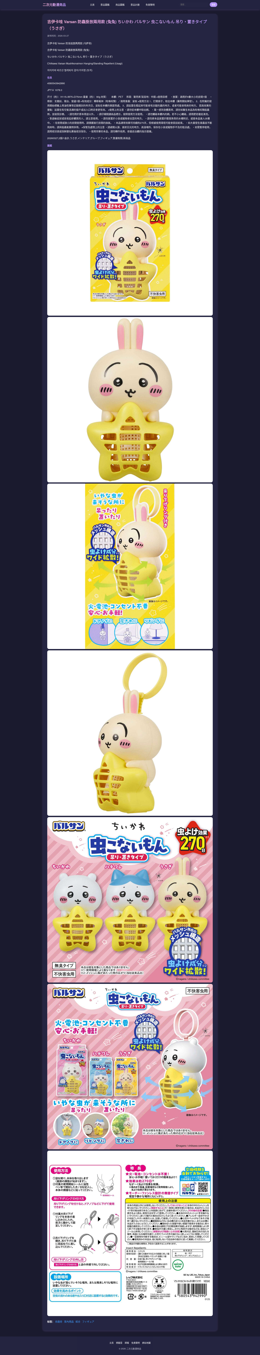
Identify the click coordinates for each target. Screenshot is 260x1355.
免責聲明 (150, 4)
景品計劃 (135, 4)
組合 (78, 1321)
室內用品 (69, 1321)
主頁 (92, 4)
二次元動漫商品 (54, 4)
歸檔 (127, 1342)
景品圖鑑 (105, 4)
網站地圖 (146, 1342)
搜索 (213, 5)
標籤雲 (119, 1342)
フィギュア (88, 1321)
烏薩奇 (59, 1321)
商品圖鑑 (120, 4)
